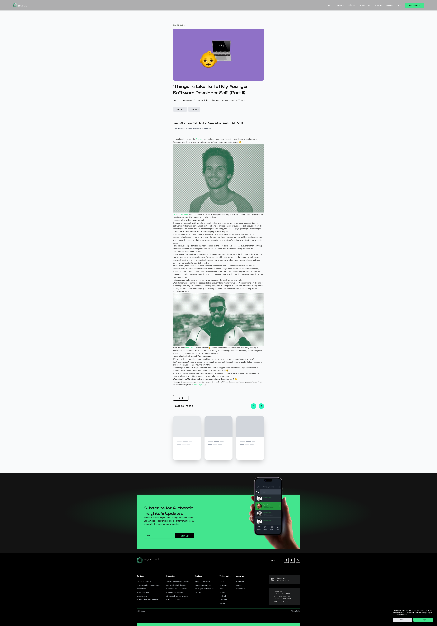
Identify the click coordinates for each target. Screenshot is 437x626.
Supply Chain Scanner (202, 581)
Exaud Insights (180, 109)
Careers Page (197, 385)
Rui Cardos (189, 348)
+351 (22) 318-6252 (281, 601)
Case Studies (240, 589)
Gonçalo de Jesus (180, 214)
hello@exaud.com (283, 580)
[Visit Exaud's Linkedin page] (292, 560)
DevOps (222, 603)
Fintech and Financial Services (177, 596)
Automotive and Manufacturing (177, 581)
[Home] (20, 5)
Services (328, 5)
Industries (340, 5)
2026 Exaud (141, 611)
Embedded (223, 585)
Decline (402, 620)
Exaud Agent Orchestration (204, 589)
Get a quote (414, 5)
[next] (261, 406)
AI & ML (222, 581)
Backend (223, 596)
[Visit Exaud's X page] (298, 560)
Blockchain (223, 600)
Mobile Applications (143, 592)
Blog (399, 5)
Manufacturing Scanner (202, 585)
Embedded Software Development (148, 585)
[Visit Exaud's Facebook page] (286, 560)
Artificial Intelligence (144, 581)
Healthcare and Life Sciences (176, 589)
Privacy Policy (295, 611)
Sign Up (185, 535)
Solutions (351, 5)
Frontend (223, 592)
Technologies (365, 5)
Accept (423, 620)
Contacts (389, 5)
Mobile (222, 589)
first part (199, 139)
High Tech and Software (174, 592)
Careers (239, 585)
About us (378, 5)
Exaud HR (197, 592)
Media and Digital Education (176, 585)
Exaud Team (194, 109)
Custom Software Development (148, 600)
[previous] (253, 406)
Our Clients (240, 581)
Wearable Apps (142, 596)
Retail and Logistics (173, 600)
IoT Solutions (141, 589)
